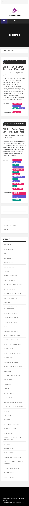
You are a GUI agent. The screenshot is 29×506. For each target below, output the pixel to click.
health (16, 171)
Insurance (7, 371)
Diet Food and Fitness (11, 298)
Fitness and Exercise (11, 322)
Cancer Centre (9, 267)
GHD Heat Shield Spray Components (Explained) (13, 68)
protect (16, 174)
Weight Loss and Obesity (12, 468)
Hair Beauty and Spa (11, 331)
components (17, 103)
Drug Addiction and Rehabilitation (10, 308)
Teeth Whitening (9, 453)
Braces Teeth (8, 258)
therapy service (18, 183)
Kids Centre (8, 380)
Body (5, 253)
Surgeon (7, 444)
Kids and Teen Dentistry (12, 375)
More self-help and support (13, 406)
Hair (5, 326)
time (15, 186)
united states (18, 188)
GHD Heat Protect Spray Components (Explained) (13, 130)
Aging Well (7, 245)
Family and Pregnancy (11, 317)
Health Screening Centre (12, 335)
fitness (16, 164)
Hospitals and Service (11, 362)
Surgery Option (9, 448)
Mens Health (8, 397)
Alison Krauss (8, 75)
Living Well (17, 199)
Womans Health (9, 472)
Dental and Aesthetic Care (13, 284)
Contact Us (8, 221)
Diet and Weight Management (13, 293)
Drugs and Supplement (11, 313)
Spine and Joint (9, 433)
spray (22, 108)
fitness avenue (18, 167)
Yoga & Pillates (9, 477)
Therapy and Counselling (12, 457)
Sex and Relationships (11, 424)
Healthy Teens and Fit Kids (19, 196)
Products (7, 420)
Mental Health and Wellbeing (13, 402)
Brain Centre (8, 262)
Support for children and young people (12, 438)
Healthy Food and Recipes (12, 344)
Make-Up (7, 389)
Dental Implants (9, 289)
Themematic (20, 502)
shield (15, 108)
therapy (16, 181)
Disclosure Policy (10, 225)
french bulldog (18, 169)
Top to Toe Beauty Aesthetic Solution (13, 462)
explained (16, 106)
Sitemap (6, 230)
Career (6, 271)
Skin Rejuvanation (10, 428)
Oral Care (17, 112)
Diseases (7, 302)
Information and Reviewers (13, 366)
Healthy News (8, 349)
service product (18, 176)
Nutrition (7, 411)
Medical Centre (9, 393)
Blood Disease (8, 249)
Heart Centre (8, 357)
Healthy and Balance (11, 340)
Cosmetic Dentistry (16, 193)
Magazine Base (11, 502)
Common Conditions (10, 276)
